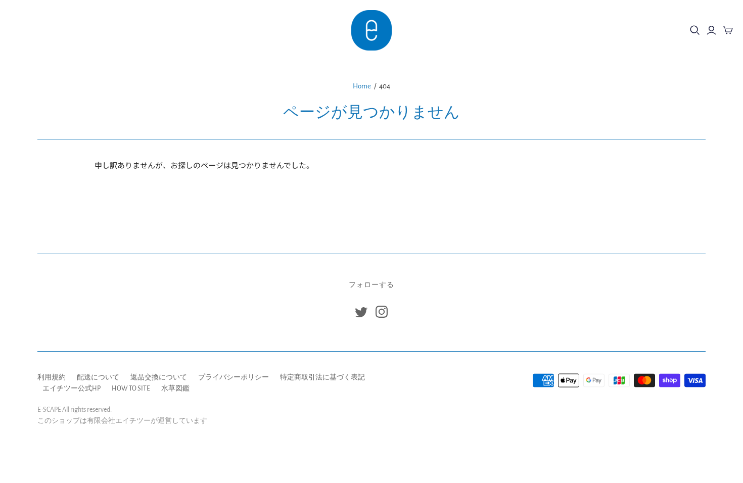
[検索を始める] (695, 30)
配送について (98, 377)
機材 (25, 30)
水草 (61, 30)
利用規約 (51, 377)
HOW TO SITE (131, 388)
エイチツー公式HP (71, 388)
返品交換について (158, 377)
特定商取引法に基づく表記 (322, 377)
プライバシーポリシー (233, 377)
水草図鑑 (175, 388)
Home (362, 86)
